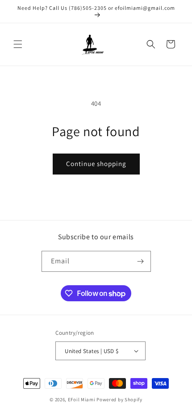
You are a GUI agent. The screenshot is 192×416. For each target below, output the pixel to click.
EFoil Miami (82, 399)
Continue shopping (96, 163)
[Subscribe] (140, 261)
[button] (18, 44)
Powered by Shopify (119, 399)
